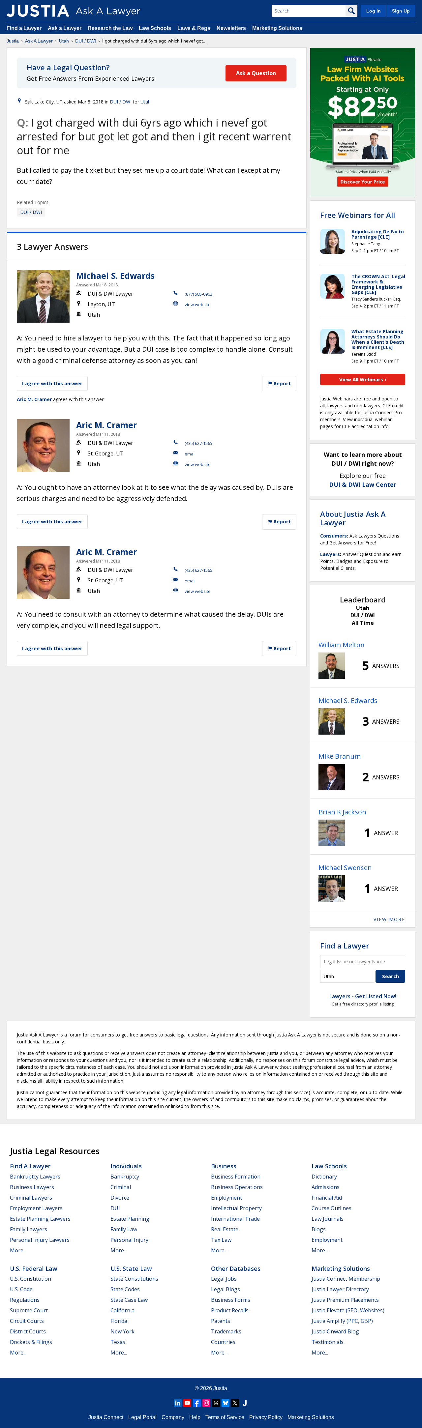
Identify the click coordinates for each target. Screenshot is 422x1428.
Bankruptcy (124, 1176)
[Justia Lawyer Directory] (245, 1403)
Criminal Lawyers (31, 1197)
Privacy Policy (266, 1417)
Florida (118, 1321)
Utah (64, 41)
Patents (220, 1321)
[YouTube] (187, 1403)
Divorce (119, 1197)
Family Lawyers (28, 1229)
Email (190, 454)
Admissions (326, 1187)
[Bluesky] (225, 1403)
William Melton (341, 644)
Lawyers (330, 554)
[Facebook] (197, 1403)
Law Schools (155, 28)
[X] (235, 1403)
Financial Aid (327, 1197)
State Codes (125, 1289)
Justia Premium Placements (345, 1299)
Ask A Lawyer (39, 41)
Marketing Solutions (277, 28)
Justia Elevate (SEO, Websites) (348, 1310)
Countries (223, 1342)
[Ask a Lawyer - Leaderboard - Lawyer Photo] (331, 666)
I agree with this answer (52, 383)
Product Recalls (230, 1310)
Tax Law (221, 1239)
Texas (117, 1342)
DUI (115, 1208)
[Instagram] (206, 1403)
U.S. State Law (131, 1268)
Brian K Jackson (342, 811)
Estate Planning (129, 1218)
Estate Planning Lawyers (40, 1218)
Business (223, 1166)
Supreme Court (29, 1310)
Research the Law (110, 28)
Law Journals (328, 1218)
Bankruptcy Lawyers (35, 1176)
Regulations (25, 1299)
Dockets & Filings (31, 1342)
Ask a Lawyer (65, 28)
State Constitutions (134, 1278)
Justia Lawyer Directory (340, 1289)
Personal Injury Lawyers (40, 1239)
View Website (198, 304)
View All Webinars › (362, 379)
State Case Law (129, 1299)
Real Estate (224, 1229)
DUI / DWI (85, 41)
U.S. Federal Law (33, 1268)
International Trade (235, 1218)
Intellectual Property (236, 1208)
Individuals (126, 1166)
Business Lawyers (32, 1187)
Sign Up (401, 11)
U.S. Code (21, 1289)
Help (194, 1417)
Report (281, 383)
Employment (226, 1197)
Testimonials (328, 1342)
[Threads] (216, 1403)
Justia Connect (105, 1417)
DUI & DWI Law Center (362, 484)
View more (389, 919)
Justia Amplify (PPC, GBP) (342, 1321)
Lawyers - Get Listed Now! (362, 996)
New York (122, 1331)
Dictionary (324, 1176)
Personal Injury (129, 1239)
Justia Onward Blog (335, 1331)
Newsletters (231, 28)
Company (173, 1417)
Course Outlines (331, 1208)
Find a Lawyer (24, 28)
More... (18, 1250)
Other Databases (235, 1268)
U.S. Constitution (30, 1278)
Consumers (333, 536)
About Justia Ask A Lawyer (353, 518)
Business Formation (235, 1176)
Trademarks (226, 1331)
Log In (373, 11)
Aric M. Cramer (34, 399)
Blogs (319, 1229)
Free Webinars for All (357, 215)
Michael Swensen (345, 867)
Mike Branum (339, 756)
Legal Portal (142, 1417)
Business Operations (237, 1187)
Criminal (120, 1187)
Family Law (123, 1229)
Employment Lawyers (36, 1208)
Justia (13, 41)
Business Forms (230, 1299)
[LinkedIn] (178, 1403)
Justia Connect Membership (346, 1278)
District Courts (28, 1331)
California (122, 1310)
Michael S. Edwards (115, 275)
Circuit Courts (27, 1321)
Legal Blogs (225, 1289)
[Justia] (38, 11)
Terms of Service (224, 1417)
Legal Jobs (224, 1278)
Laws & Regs (193, 28)
